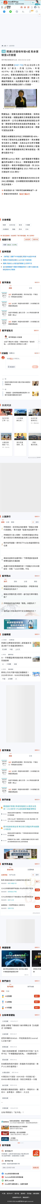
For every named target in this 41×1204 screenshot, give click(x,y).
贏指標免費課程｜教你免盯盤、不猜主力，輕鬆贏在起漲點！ (23, 295)
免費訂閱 (36, 1167)
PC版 (3, 1193)
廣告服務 (36, 1193)
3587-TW (18, 65)
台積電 (9, 1002)
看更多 (37, 282)
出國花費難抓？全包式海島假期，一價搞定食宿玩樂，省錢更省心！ (5, 443)
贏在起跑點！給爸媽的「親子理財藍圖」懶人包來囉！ (19, 235)
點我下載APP (24, 194)
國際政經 (10, 654)
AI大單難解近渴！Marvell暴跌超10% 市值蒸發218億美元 (20, 419)
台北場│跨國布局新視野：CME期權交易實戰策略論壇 (23, 304)
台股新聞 (11, 46)
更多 (37, 522)
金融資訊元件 (16, 1197)
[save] (30, 11)
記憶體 (9, 996)
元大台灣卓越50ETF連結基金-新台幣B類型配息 (17, 897)
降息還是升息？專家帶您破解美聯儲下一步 (20, 190)
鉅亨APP (10, 1193)
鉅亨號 (17, 1193)
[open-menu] (2, 7)
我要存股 (35, 239)
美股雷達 (10, 669)
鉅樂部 (23, 1193)
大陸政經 (11, 639)
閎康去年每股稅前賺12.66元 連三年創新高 (17, 260)
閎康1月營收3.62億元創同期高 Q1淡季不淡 (17, 263)
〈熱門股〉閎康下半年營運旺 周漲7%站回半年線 (19, 256)
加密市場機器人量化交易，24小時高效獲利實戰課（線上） (23, 313)
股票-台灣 (11, 900)
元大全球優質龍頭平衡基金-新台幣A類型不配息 (17, 888)
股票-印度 (11, 908)
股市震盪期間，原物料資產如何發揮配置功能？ (20, 443)
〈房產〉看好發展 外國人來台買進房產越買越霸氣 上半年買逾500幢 (35, 443)
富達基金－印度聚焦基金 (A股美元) (13, 905)
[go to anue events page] (32, 7)
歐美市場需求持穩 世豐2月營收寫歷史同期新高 (17, 383)
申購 (37, 890)
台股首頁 (27, 239)
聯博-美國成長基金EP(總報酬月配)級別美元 (16, 880)
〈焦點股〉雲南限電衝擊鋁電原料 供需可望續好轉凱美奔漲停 (17, 393)
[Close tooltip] (35, 16)
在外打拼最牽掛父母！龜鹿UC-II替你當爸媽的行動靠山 (34, 419)
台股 (5, 46)
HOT (10, 294)
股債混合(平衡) (12, 892)
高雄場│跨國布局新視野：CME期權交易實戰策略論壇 (23, 322)
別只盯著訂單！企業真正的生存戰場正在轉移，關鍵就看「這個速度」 (5, 419)
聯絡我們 (26, 1197)
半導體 (9, 1007)
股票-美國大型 (12, 883)
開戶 (37, 881)
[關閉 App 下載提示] (2, 2)
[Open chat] (37, 11)
